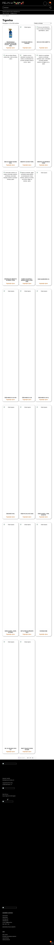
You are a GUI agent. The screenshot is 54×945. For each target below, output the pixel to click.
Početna (4, 15)
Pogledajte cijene (10, 47)
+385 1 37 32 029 (6, 13)
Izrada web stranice (6, 784)
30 (32, 758)
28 (27, 758)
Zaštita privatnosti (6, 939)
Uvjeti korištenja (6, 937)
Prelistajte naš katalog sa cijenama (9, 936)
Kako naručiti (5, 934)
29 (30, 758)
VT (11, 784)
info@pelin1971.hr (13, 13)
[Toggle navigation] (50, 13)
